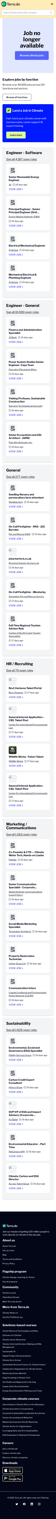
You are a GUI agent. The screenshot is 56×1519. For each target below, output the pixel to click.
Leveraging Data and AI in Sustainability (20, 1431)
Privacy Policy (8, 1263)
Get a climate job (10, 1449)
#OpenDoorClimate (10, 1297)
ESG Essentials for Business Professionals (21, 1435)
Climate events (9, 1293)
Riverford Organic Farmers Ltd (24, 563)
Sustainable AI (8, 1351)
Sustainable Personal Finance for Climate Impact (24, 1364)
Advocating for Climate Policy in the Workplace (23, 1404)
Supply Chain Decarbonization (15, 1386)
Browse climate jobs (32, 55)
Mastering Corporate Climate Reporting (19, 1422)
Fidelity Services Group (20, 1055)
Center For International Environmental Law (28, 726)
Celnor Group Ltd (17, 963)
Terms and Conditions (12, 1259)
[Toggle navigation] (52, 4)
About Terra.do (9, 1246)
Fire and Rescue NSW (19, 534)
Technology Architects (20, 931)
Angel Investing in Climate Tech (16, 1377)
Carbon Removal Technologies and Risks (20, 1331)
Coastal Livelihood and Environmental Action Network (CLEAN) (27, 994)
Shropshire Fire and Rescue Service (26, 596)
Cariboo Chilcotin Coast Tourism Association (25, 634)
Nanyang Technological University (25, 406)
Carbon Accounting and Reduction (17, 1417)
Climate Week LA (10, 1313)
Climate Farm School (11, 1360)
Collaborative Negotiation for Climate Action (22, 1369)
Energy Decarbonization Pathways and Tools (22, 1391)
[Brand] (10, 4)
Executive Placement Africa (23, 369)
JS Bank (13, 337)
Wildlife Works (16, 761)
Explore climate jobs (11, 1453)
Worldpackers (16, 502)
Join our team (8, 1250)
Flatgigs (12, 859)
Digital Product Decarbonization (16, 1356)
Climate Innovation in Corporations (17, 1409)
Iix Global (13, 1119)
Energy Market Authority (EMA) (24, 216)
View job (15, 189)
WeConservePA (17, 1151)
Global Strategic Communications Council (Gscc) (25, 893)
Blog (4, 1255)
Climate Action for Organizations (16, 1426)
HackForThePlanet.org (12, 1317)
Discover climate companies (15, 1457)
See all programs (9, 1281)
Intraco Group (15, 1087)
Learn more (16, 135)
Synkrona (13, 250)
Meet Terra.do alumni (11, 1301)
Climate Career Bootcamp (14, 1339)
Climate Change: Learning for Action (18, 1277)
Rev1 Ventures (16, 692)
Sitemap (45, 1498)
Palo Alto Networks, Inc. (21, 442)
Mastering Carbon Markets (14, 1373)
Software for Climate (11, 1335)
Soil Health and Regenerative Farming (19, 1382)
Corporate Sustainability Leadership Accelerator (23, 1413)
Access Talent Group (19, 1183)
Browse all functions (16, 97)
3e (10, 184)
